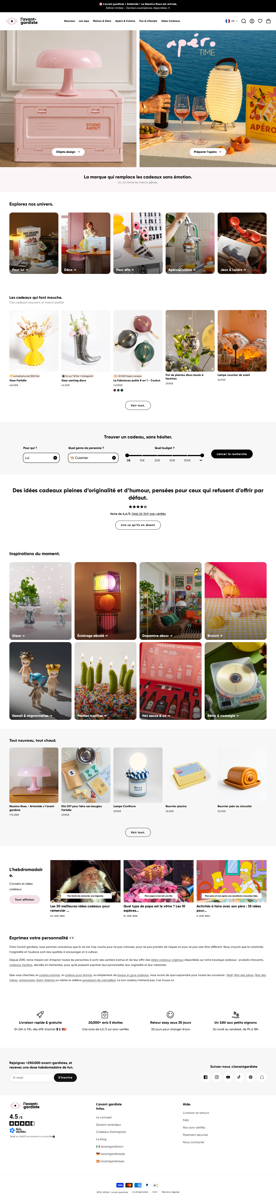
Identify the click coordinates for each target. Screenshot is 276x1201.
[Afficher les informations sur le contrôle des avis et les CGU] (53, 1136)
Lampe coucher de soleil (234, 375)
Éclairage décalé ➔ (92, 636)
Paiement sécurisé (195, 1135)
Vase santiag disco (73, 380)
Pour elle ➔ (125, 270)
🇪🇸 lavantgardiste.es (110, 1161)
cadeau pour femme (78, 975)
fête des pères (243, 975)
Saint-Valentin (46, 980)
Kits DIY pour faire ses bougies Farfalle (81, 808)
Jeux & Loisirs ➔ (233, 270)
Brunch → (214, 636)
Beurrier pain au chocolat (235, 806)
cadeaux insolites (20, 965)
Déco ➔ (70, 270)
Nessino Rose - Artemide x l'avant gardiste (31, 808)
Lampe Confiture (124, 806)
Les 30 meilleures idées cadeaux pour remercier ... (80, 908)
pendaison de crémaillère (99, 980)
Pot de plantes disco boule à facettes (184, 376)
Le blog (101, 1139)
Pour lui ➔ (20, 270)
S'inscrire (65, 1077)
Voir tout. (138, 405)
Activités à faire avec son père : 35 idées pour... (229, 908)
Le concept (104, 1117)
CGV (154, 1192)
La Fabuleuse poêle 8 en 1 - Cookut (136, 380)
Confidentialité (140, 1192)
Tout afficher (24, 899)
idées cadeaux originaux (167, 960)
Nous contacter (193, 1142)
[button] (102, 21)
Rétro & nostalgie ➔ (223, 716)
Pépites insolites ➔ (92, 716)
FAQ (186, 1120)
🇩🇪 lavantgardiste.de (110, 1154)
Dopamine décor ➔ (157, 636)
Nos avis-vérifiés (194, 1127)
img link (68, 33)
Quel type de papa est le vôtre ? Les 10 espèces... (154, 908)
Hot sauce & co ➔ (156, 716)
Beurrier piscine (176, 806)
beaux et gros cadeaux (133, 975)
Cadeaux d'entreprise (111, 1132)
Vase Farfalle (18, 380)
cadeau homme (49, 975)
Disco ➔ (18, 636)
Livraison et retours (196, 1113)
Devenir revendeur (108, 1124)
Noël (230, 975)
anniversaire (27, 980)
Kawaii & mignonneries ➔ (32, 716)
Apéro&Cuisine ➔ (182, 270)
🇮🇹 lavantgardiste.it (109, 1146)
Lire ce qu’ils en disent (138, 525)
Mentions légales (170, 1192)
